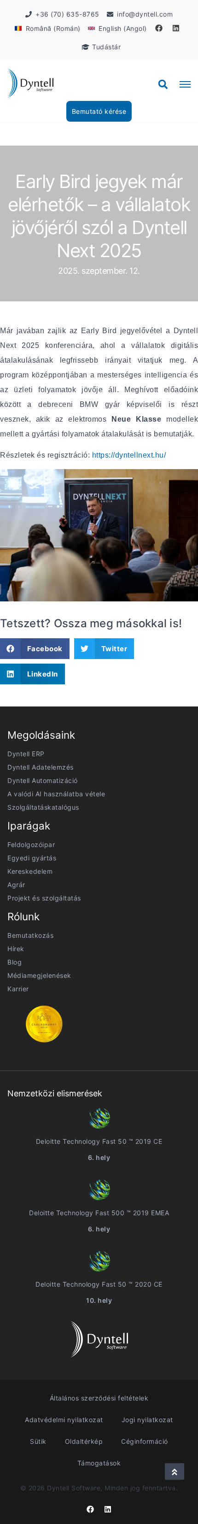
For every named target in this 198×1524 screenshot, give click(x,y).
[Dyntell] (30, 84)
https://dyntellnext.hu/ (129, 455)
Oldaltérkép (84, 1441)
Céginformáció (144, 1441)
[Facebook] (158, 28)
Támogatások (99, 1463)
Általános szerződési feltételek (99, 1398)
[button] (163, 84)
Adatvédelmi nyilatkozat (64, 1420)
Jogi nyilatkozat (147, 1420)
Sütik (38, 1441)
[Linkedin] (176, 28)
